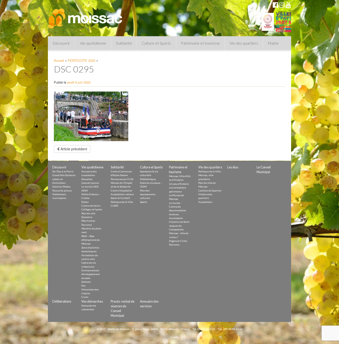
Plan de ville (88, 213)
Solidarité (124, 43)
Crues (84, 296)
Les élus (232, 167)
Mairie (273, 43)
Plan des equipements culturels (148, 194)
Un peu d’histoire (179, 183)
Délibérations (61, 301)
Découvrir (61, 43)
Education (87, 179)
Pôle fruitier (88, 220)
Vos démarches (92, 301)
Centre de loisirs (91, 205)
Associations (205, 201)
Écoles (85, 201)
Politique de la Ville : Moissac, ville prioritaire (210, 175)
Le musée (174, 202)
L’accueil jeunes (90, 182)
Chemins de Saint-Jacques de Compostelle (179, 225)
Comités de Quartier (210, 190)
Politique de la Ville (122, 201)
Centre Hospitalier (121, 190)
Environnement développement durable (90, 274)
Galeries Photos (61, 186)
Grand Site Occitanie (63, 175)
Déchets (86, 281)
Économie (86, 217)
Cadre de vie (88, 262)
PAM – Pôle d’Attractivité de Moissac (90, 240)
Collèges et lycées (91, 209)
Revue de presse (62, 190)
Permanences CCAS (122, 179)
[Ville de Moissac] (85, 16)
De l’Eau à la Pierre (62, 171)
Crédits (174, 337)
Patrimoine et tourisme (200, 43)
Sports (143, 201)
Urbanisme (87, 266)
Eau (83, 285)
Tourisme (86, 224)
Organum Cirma (178, 240)
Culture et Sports (156, 43)
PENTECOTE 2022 (81, 60)
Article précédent (73, 148)
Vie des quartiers (244, 43)
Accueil (59, 60)
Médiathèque (148, 179)
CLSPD (114, 205)
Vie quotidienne (93, 43)
